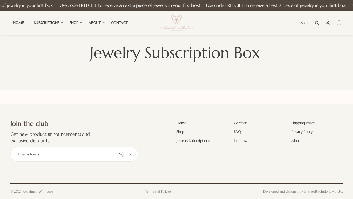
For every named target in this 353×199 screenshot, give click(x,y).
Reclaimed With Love (38, 191)
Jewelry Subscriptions (193, 140)
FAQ (237, 132)
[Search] (317, 23)
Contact (240, 122)
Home (181, 122)
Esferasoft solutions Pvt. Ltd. (323, 191)
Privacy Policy (302, 132)
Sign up (125, 154)
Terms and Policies (158, 191)
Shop (180, 132)
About (296, 140)
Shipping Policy (303, 122)
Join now (241, 140)
